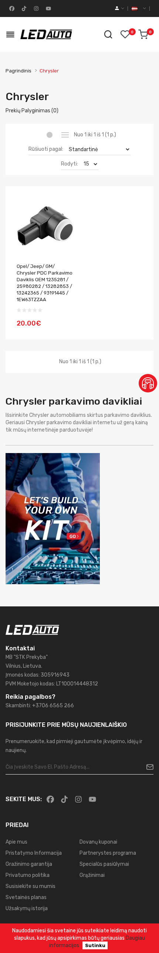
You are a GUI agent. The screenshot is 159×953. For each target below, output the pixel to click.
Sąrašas (64, 134)
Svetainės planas (26, 897)
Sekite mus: (24, 799)
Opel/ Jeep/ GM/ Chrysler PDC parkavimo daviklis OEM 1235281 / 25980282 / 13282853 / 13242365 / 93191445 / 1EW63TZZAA (44, 282)
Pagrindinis (18, 71)
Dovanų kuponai (98, 842)
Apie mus (16, 842)
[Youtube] (47, 8)
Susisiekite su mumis (30, 886)
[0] (143, 34)
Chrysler (49, 71)
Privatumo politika (28, 875)
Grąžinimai (92, 875)
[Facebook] (11, 8)
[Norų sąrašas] (125, 34)
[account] (119, 8)
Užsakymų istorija (27, 908)
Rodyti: (69, 164)
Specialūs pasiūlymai (104, 864)
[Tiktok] (23, 8)
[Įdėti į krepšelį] (65, 318)
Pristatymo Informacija (34, 853)
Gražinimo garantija (29, 864)
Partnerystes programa (108, 853)
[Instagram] (35, 8)
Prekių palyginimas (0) (32, 111)
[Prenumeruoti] (147, 767)
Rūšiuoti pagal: (45, 149)
